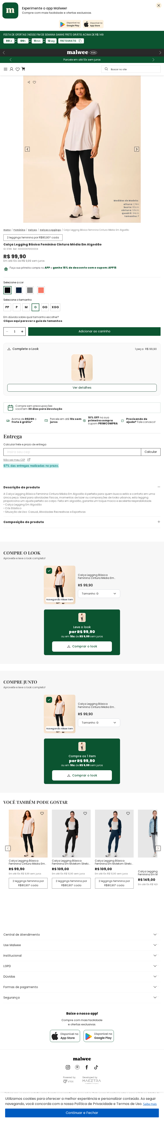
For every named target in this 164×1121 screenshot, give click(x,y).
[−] (7, 331)
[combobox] (131, 69)
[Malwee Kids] (82, 52)
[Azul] (19, 290)
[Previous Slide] (4, 53)
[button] (29, 82)
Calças (32, 230)
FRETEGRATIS (68, 41)
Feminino (19, 230)
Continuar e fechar (82, 1113)
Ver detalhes (82, 387)
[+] (22, 331)
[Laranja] (41, 290)
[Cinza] (30, 290)
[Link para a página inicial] (7, 230)
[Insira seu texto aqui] (68, 1067)
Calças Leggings (50, 230)
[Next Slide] (160, 53)
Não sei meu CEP (14, 459)
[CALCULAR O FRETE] (151, 452)
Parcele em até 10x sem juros (82, 59)
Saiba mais (150, 1104)
